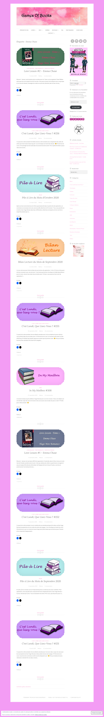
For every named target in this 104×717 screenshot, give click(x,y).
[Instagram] (76, 41)
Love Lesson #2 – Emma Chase (40, 71)
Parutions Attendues (75, 232)
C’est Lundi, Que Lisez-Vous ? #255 (40, 326)
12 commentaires (48, 138)
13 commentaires (49, 395)
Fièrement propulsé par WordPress (34, 697)
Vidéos (71, 238)
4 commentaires (48, 266)
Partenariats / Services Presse (44, 68)
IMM (40, 387)
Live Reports (73, 222)
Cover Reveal (73, 201)
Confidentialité (76, 697)
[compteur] (77, 120)
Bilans (40, 259)
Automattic (64, 697)
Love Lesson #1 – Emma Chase (40, 452)
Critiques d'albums (74, 205)
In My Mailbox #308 (40, 390)
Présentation (24, 30)
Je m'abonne (76, 107)
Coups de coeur (73, 198)
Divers (71, 208)
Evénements (73, 211)
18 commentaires (49, 331)
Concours (79, 30)
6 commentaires (48, 76)
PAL (62, 30)
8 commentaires (48, 586)
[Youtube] (85, 41)
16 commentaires (48, 521)
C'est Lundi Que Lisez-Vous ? (40, 130)
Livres (33, 30)
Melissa (40, 76)
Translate (80, 85)
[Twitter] (81, 41)
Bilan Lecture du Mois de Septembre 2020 (40, 261)
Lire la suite (42, 102)
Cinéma (47, 30)
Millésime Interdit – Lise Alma (77, 143)
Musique (54, 30)
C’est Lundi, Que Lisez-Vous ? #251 (40, 643)
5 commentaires (48, 457)
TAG (71, 235)
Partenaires (70, 30)
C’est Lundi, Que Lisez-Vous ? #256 (40, 133)
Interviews (72, 218)
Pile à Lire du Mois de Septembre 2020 (40, 581)
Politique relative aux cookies (41, 714)
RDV (40, 30)
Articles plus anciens (24, 687)
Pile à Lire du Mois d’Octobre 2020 (40, 197)
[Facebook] (72, 41)
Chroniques (30, 68)
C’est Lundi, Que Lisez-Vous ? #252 (40, 517)
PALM (40, 195)
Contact (50, 33)
